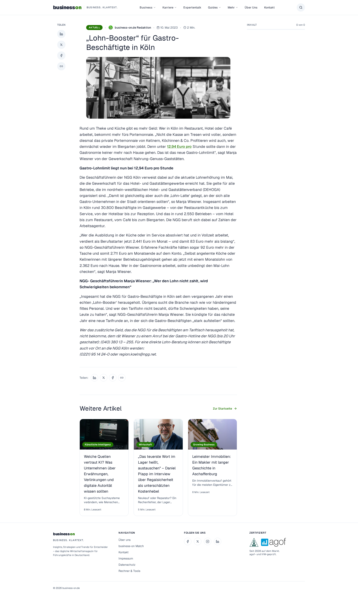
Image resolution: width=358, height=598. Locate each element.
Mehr (231, 7)
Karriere (167, 7)
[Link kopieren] (61, 66)
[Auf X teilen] (61, 45)
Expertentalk (192, 7)
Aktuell (94, 27)
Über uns (125, 540)
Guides (213, 7)
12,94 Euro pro (179, 146)
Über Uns (251, 7)
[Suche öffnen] (301, 7)
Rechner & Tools (129, 571)
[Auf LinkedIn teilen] (61, 34)
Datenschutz (127, 565)
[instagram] (207, 541)
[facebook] (187, 541)
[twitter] (197, 541)
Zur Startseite (222, 408)
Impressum (126, 558)
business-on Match (131, 546)
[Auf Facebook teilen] (61, 55)
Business (146, 7)
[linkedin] (217, 541)
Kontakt (269, 7)
